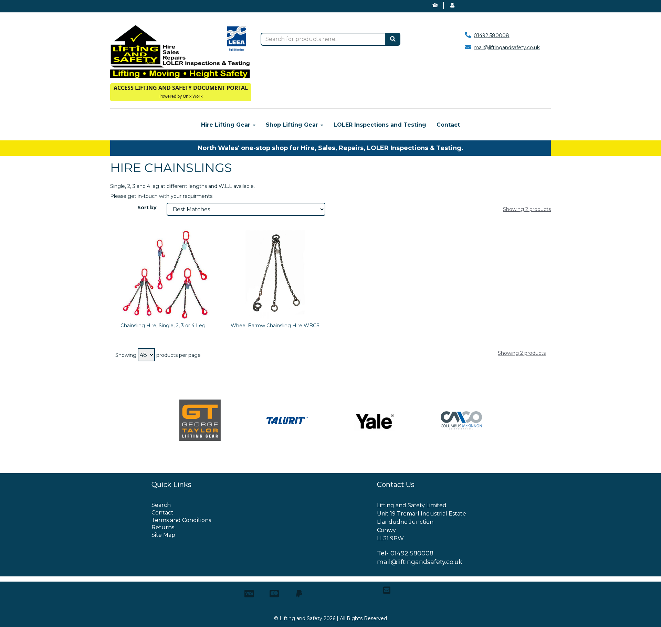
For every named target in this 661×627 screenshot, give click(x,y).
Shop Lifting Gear (293, 124)
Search (161, 505)
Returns (162, 527)
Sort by (146, 207)
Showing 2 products (527, 209)
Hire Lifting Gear (226, 124)
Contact (448, 124)
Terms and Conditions (181, 520)
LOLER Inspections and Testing (380, 124)
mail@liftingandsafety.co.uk (507, 47)
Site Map (163, 535)
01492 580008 (491, 35)
